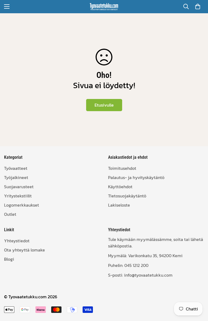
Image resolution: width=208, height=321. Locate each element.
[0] (197, 6)
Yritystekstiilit (18, 196)
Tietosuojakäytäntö (127, 196)
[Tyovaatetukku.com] (104, 6)
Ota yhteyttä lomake (24, 250)
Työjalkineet (16, 177)
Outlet (10, 214)
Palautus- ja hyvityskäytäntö (136, 177)
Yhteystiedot (17, 240)
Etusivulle (104, 105)
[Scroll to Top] (197, 291)
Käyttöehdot (120, 186)
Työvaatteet (15, 168)
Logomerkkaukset (21, 205)
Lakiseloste (119, 205)
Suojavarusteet (19, 186)
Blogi (9, 259)
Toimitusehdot (122, 168)
